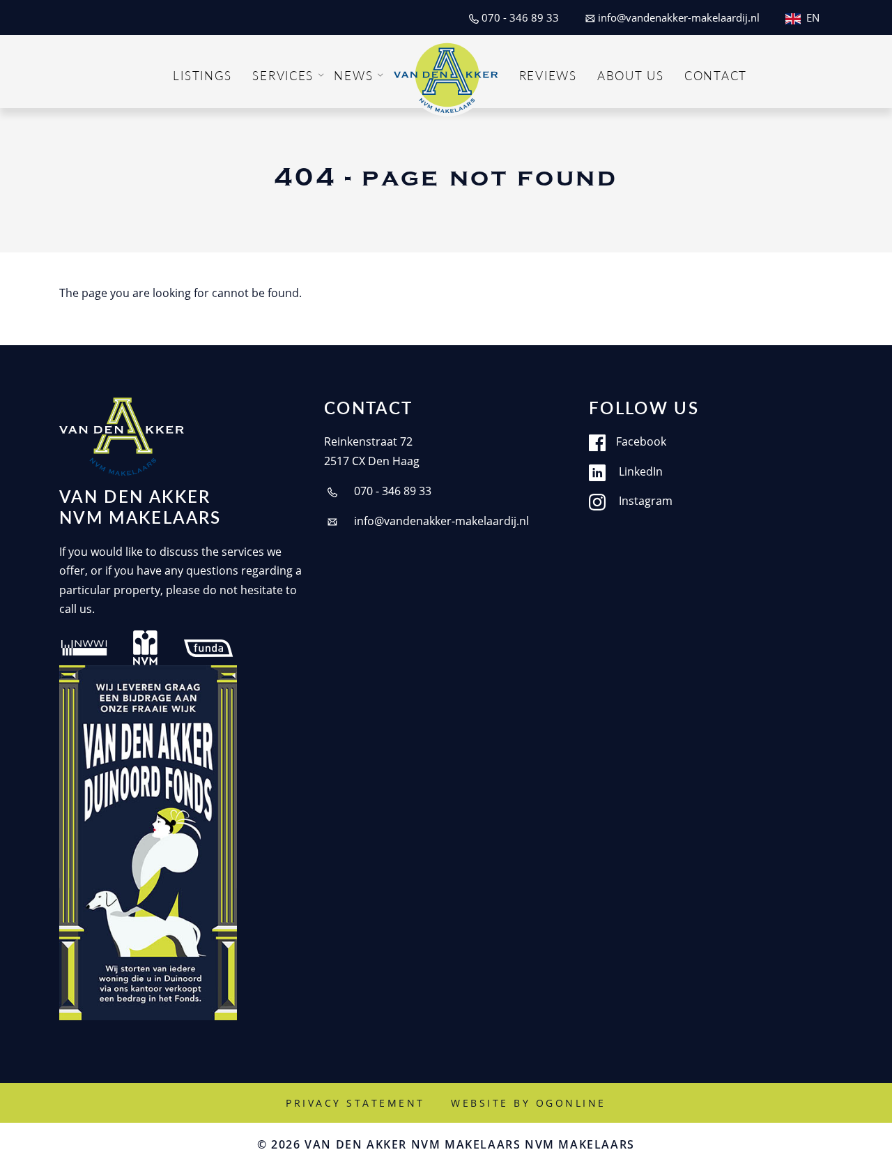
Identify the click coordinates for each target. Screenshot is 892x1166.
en (813, 17)
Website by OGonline (528, 1103)
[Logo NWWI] (84, 646)
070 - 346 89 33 (391, 491)
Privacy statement (355, 1103)
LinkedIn (639, 471)
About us (630, 75)
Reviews (548, 75)
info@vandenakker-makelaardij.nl (440, 521)
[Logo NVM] (145, 646)
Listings (202, 75)
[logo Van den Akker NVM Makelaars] (121, 436)
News (353, 75)
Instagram (644, 500)
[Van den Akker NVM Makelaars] (446, 74)
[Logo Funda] (209, 646)
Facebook (641, 441)
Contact (715, 75)
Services (283, 75)
